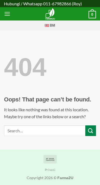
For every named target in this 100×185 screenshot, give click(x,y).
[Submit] (90, 130)
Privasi (50, 170)
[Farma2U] (50, 13)
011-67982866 (57, 3)
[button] (7, 13)
